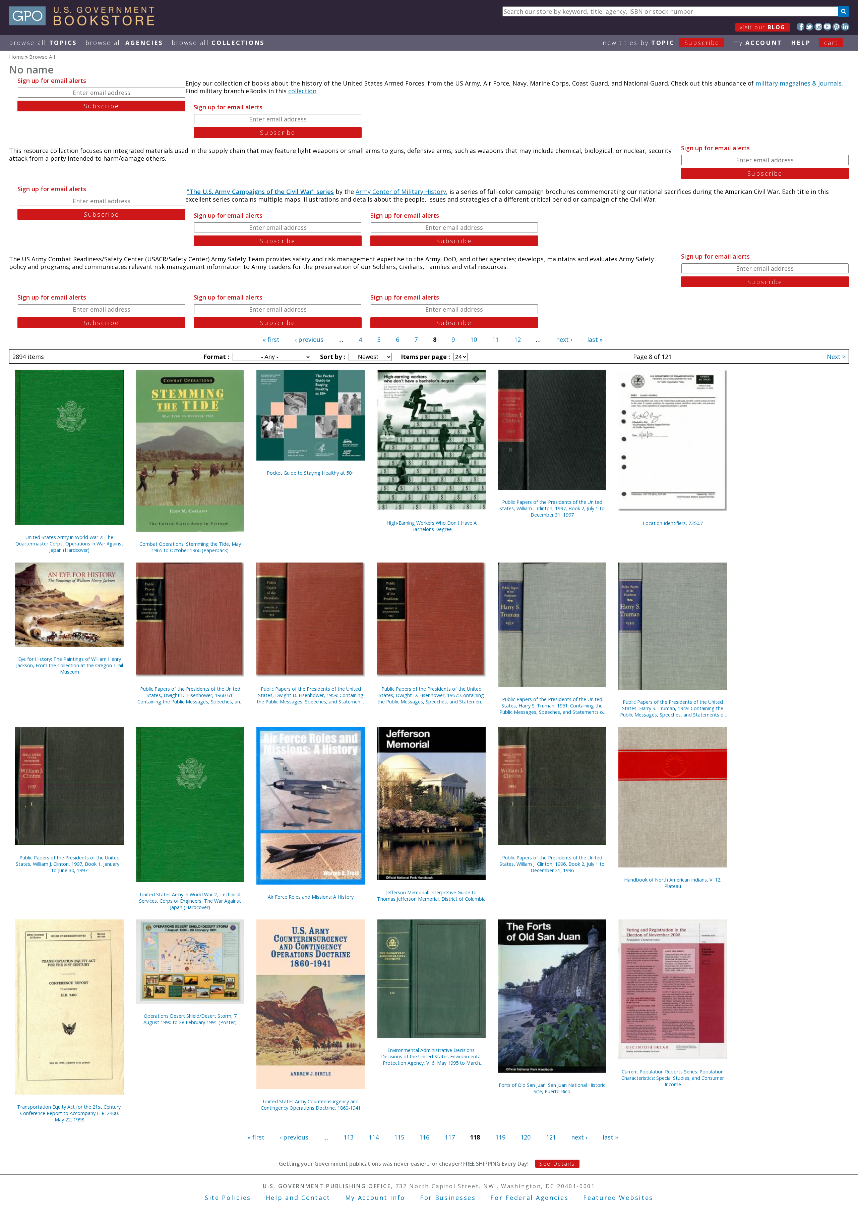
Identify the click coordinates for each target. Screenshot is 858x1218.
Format (215, 357)
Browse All (43, 43)
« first (271, 339)
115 (399, 1137)
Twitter (809, 27)
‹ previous (309, 339)
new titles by (661, 43)
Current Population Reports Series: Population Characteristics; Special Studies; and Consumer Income (672, 1078)
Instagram (818, 27)
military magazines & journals (798, 83)
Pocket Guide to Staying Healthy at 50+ (311, 473)
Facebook (800, 27)
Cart (831, 43)
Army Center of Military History (401, 192)
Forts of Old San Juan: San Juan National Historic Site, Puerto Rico (552, 1088)
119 (500, 1137)
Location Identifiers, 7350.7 (673, 523)
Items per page (424, 357)
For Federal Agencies (529, 1198)
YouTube (827, 27)
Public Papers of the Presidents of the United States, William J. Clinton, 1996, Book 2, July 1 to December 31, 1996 (552, 863)
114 (374, 1137)
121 (551, 1137)
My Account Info (375, 1198)
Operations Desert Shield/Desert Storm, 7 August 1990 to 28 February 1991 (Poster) (190, 1019)
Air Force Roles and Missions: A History (311, 897)
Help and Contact (298, 1198)
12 (517, 339)
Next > (836, 357)
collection (302, 91)
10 (473, 339)
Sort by (332, 357)
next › (564, 339)
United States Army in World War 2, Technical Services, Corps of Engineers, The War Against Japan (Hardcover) (190, 900)
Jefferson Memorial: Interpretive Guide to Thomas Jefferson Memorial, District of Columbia (431, 895)
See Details (557, 1163)
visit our (763, 27)
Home (16, 56)
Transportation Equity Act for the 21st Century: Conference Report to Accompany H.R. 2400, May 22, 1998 (69, 1113)
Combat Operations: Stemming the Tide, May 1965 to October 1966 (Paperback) (190, 547)
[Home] (84, 23)
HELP (801, 43)
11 (495, 339)
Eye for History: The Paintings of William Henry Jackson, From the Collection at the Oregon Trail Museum (69, 665)
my (757, 43)
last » (595, 339)
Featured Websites (618, 1198)
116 (424, 1137)
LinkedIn (845, 27)
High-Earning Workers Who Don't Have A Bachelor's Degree (431, 526)
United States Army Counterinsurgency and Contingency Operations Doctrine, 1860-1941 (311, 1104)
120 (525, 1137)
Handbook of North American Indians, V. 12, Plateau (673, 883)
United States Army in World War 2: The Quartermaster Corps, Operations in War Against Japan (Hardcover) (69, 543)
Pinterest (836, 27)
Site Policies (228, 1198)
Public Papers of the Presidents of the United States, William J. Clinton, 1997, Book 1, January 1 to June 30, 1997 (69, 863)
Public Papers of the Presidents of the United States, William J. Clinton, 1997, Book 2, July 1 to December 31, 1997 (552, 508)
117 (450, 1137)
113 (349, 1137)
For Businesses (448, 1198)
